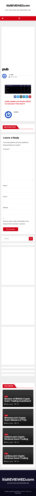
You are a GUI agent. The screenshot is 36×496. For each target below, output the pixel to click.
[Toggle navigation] (19, 18)
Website (5, 207)
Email (5, 196)
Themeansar (18, 493)
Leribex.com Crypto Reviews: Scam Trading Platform (16, 458)
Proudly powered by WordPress (13, 491)
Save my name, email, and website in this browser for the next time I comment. (16, 222)
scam (6, 396)
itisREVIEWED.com (18, 5)
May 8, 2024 (9, 461)
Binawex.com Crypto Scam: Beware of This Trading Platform (15, 419)
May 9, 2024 (9, 404)
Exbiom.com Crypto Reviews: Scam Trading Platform (16, 439)
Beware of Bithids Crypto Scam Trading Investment (17, 399)
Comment (6, 149)
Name (5, 185)
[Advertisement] (18, 45)
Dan (12, 74)
